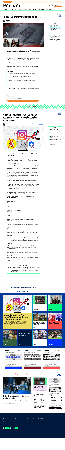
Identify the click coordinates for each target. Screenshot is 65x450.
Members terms (40, 418)
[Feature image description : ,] (40, 381)
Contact (28, 416)
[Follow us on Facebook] (3, 428)
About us (28, 418)
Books (20, 9)
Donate (39, 416)
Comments (40, 123)
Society (16, 416)
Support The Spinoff (7, 1)
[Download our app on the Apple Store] (15, 428)
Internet (4, 419)
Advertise (33, 416)
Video (3, 416)
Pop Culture (11, 9)
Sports (16, 419)
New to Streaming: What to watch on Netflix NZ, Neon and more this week (22, 73)
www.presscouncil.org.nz (13, 434)
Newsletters (41, 9)
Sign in (60, 1)
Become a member (49, 9)
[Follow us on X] (5, 428)
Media (15, 421)
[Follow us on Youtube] (7, 428)
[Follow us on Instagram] (9, 428)
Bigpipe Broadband (30, 66)
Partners (4, 421)
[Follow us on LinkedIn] (11, 428)
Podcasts (35, 9)
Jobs (33, 418)
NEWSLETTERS (55, 377)
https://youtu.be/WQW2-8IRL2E (13, 62)
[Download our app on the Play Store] (17, 428)
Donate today (56, 6)
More (30, 9)
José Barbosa (8, 20)
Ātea (16, 9)
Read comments (23, 291)
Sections (24, 9)
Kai (3, 418)
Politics (5, 9)
